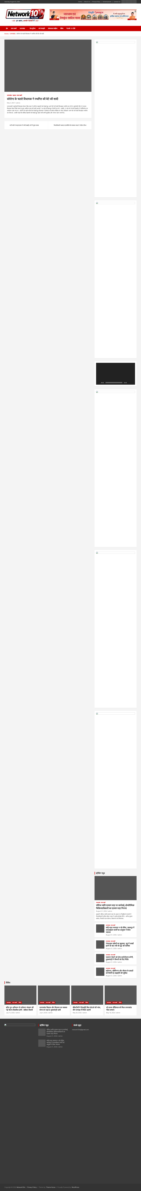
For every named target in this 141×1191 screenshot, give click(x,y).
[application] (115, 374)
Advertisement (107, 1)
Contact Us (117, 1)
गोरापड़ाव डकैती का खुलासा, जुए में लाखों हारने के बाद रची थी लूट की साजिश (120, 944)
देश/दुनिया (32, 28)
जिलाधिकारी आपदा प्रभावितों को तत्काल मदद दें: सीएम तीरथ (70, 125)
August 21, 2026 (101, 911)
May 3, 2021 (11, 103)
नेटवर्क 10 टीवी (70, 28)
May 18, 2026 (110, 1013)
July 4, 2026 (43, 1013)
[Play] (99, 383)
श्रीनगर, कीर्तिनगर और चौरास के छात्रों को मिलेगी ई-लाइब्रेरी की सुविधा (119, 972)
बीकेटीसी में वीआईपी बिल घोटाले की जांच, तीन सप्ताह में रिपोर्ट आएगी (87, 1008)
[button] (115, 374)
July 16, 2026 (10, 1013)
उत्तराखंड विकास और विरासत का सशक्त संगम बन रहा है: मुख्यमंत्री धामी (53, 1008)
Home (80, 1)
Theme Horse (50, 1187)
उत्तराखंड (22, 28)
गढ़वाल (14, 95)
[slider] (113, 382)
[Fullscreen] (132, 383)
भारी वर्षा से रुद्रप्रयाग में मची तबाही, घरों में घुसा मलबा (24, 125)
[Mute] (129, 383)
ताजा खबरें (14, 28)
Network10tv (21, 1187)
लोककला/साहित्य (52, 28)
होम (7, 28)
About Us (87, 1)
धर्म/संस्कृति (42, 28)
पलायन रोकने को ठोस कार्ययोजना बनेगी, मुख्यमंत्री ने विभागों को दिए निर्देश (119, 958)
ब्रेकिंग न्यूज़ (100, 873)
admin (18, 103)
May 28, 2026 (77, 1013)
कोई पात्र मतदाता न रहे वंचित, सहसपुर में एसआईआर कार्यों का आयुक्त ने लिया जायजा (120, 929)
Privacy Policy (96, 1)
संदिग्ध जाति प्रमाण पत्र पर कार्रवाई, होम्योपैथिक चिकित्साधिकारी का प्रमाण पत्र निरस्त (57, 1031)
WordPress (75, 1187)
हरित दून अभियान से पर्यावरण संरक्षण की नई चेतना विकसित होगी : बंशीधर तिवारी (20, 1008)
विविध (61, 28)
